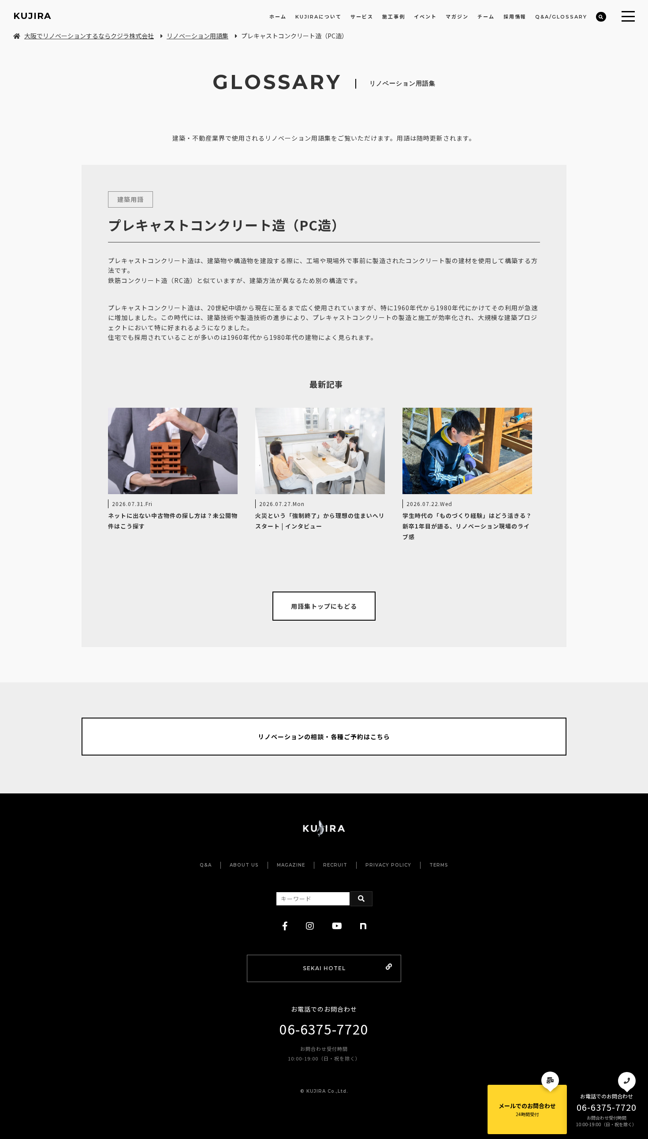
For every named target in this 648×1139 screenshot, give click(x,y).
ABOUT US (244, 865)
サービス (361, 17)
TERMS (438, 865)
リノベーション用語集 (197, 35)
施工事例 (393, 17)
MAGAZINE (291, 865)
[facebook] (285, 926)
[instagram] (310, 926)
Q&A (206, 865)
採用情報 (514, 17)
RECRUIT (335, 865)
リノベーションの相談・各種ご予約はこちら (324, 736)
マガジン (457, 17)
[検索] (601, 17)
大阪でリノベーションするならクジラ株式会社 (89, 35)
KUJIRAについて (318, 17)
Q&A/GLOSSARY (561, 17)
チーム (486, 17)
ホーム (278, 17)
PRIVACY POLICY (388, 865)
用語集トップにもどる (324, 606)
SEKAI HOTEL (324, 968)
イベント (425, 17)
